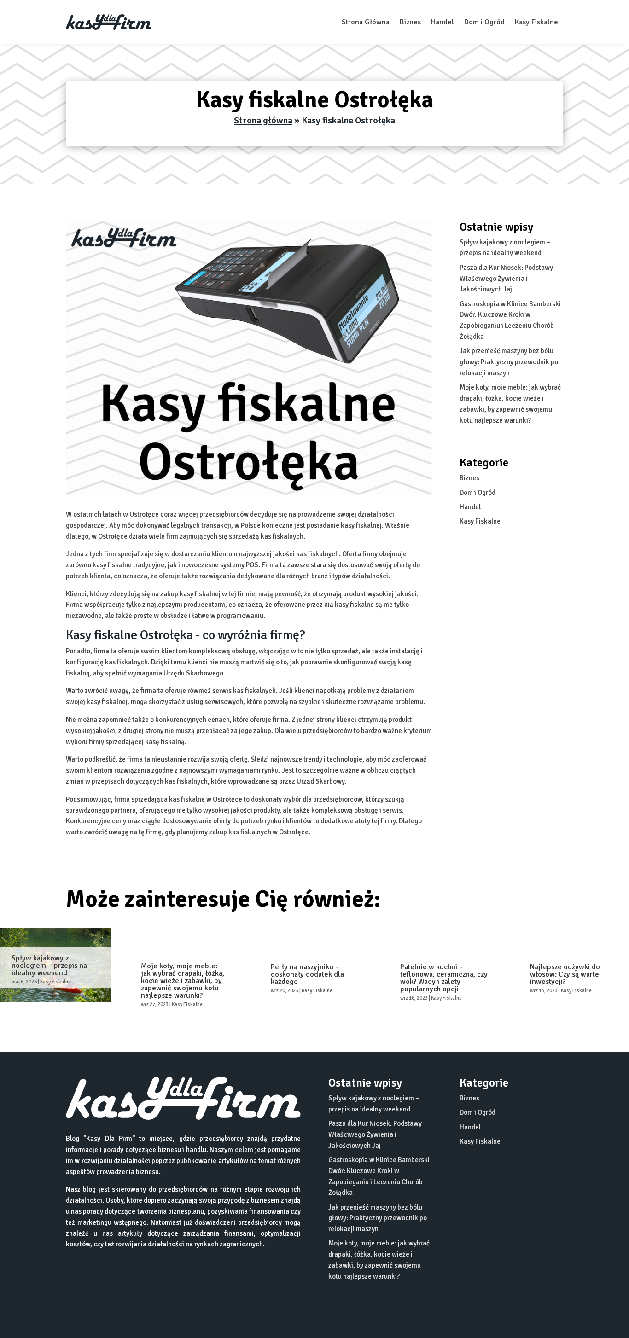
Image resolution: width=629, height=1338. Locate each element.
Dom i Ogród (484, 22)
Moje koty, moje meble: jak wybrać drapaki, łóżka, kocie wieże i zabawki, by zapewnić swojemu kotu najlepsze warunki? (182, 980)
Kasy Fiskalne (536, 22)
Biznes (410, 22)
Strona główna (263, 120)
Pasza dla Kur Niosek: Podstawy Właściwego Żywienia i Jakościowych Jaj (506, 278)
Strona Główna (366, 22)
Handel (442, 22)
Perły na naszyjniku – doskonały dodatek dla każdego (307, 974)
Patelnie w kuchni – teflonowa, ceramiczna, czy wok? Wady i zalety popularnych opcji (444, 978)
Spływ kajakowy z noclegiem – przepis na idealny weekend (49, 965)
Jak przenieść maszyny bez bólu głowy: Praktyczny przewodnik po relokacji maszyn (509, 362)
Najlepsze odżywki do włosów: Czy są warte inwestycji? (565, 974)
